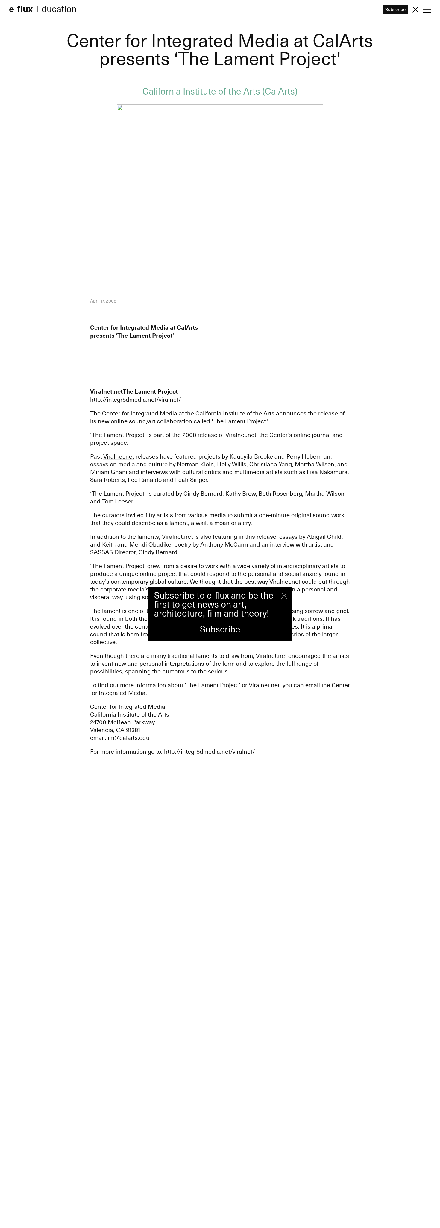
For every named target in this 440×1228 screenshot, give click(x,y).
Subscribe (220, 629)
